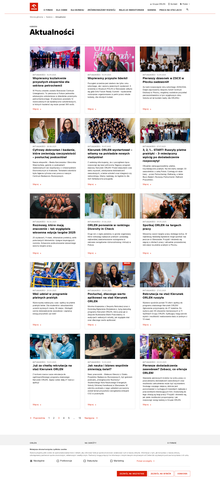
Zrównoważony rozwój (102, 10)
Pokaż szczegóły (144, 461)
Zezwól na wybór (161, 474)
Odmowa (182, 474)
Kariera (152, 10)
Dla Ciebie (61, 10)
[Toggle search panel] (187, 9)
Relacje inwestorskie (131, 10)
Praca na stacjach (171, 10)
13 (80, 418)
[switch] (58, 460)
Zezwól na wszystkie (132, 474)
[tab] (48, 10)
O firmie (48, 10)
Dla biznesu (77, 10)
